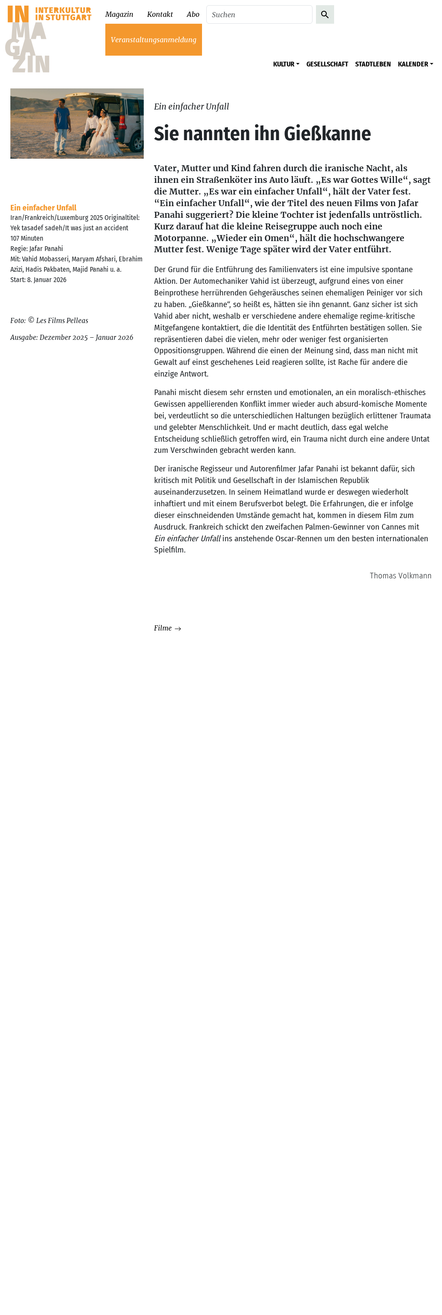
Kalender (413, 64)
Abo (193, 14)
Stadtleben (373, 64)
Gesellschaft (327, 64)
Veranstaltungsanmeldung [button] (153, 39)
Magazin (119, 14)
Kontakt (160, 14)
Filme (164, 628)
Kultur (283, 64)
